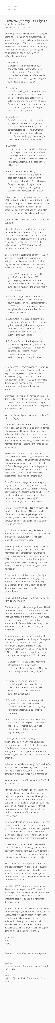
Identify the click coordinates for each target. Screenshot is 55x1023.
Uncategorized (40, 953)
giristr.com (9, 937)
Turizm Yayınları (12, 6)
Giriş (7, 940)
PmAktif (8, 943)
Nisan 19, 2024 (14, 27)
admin (28, 27)
